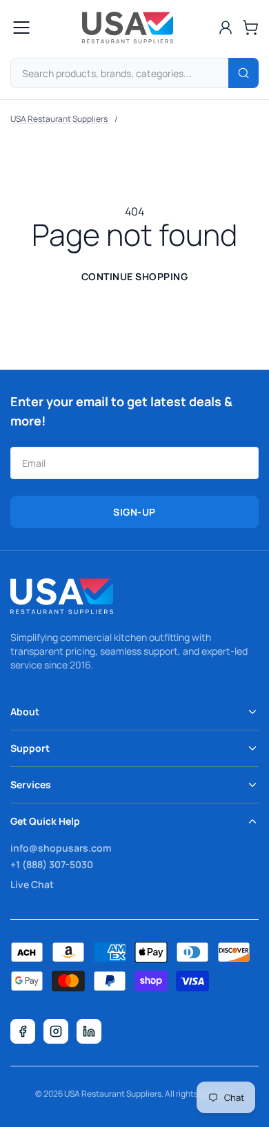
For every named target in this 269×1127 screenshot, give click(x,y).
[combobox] (134, 73)
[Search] (243, 73)
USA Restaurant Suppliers (59, 119)
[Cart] (250, 27)
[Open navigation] (21, 27)
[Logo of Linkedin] (89, 1031)
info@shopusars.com (60, 847)
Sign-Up (134, 511)
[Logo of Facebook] (22, 1031)
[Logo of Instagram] (55, 1031)
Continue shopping (134, 276)
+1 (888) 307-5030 (51, 864)
